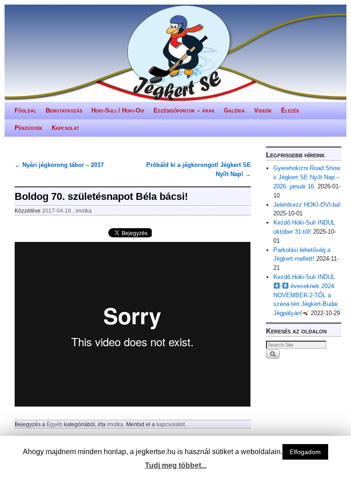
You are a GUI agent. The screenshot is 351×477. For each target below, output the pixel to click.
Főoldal (26, 110)
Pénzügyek (29, 127)
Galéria (234, 110)
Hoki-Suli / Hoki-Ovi (117, 110)
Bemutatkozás (64, 110)
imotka (83, 211)
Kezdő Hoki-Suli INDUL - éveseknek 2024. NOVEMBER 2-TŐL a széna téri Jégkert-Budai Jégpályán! (305, 294)
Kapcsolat (65, 127)
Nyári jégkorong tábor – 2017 (59, 164)
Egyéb (55, 424)
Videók (263, 110)
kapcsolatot (170, 424)
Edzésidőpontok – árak (184, 110)
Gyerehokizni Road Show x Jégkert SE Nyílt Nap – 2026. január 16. (306, 177)
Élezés (290, 110)
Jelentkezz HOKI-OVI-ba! (307, 204)
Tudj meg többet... (176, 465)
